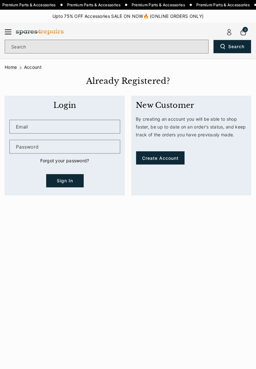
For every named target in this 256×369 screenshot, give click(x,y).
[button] (10, 32)
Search (236, 46)
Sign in (65, 180)
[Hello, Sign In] (229, 32)
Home (11, 67)
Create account (160, 158)
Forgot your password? (64, 160)
